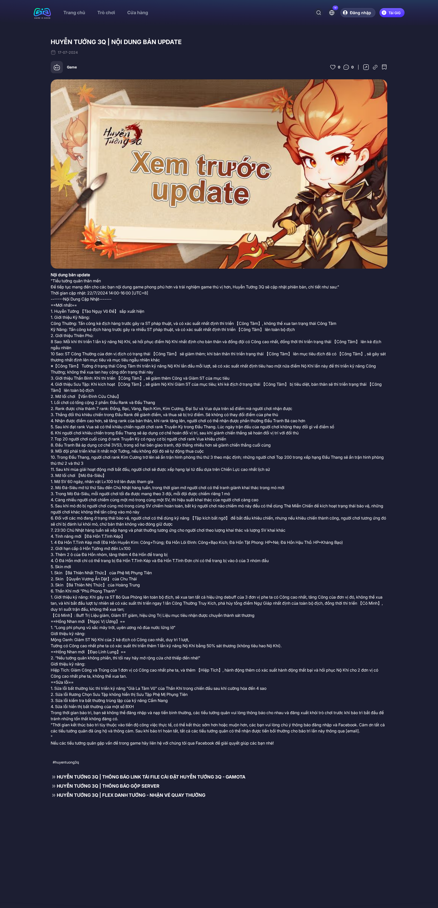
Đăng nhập (360, 12)
